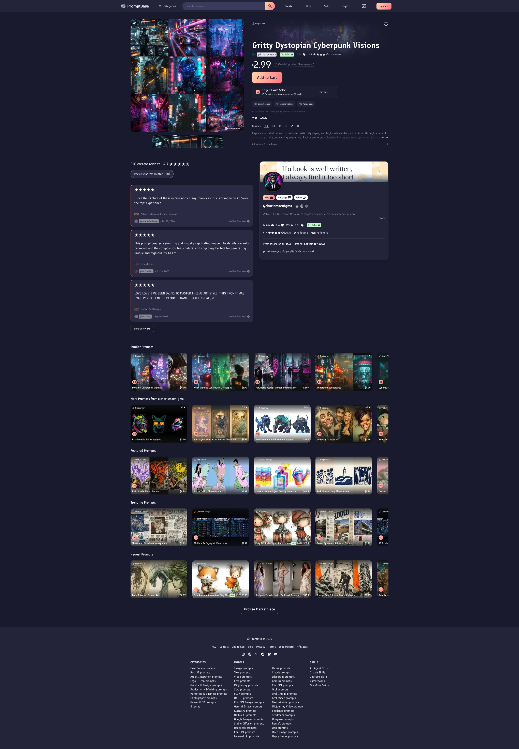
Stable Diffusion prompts (249, 723)
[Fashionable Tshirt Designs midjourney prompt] (159, 424)
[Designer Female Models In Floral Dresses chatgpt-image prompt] (282, 579)
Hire (308, 6)
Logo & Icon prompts (203, 681)
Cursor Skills (317, 681)
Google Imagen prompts (248, 719)
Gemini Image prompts (248, 706)
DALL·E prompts (243, 698)
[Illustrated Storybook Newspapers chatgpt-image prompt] (159, 527)
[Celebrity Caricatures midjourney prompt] (343, 424)
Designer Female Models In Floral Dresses (277, 595)
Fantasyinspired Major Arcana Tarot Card (215, 439)
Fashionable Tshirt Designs (146, 439)
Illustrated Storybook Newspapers (149, 543)
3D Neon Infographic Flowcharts (210, 543)
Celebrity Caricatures (328, 439)
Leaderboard (286, 646)
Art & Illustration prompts (206, 676)
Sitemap (195, 706)
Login (345, 6)
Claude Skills (317, 672)
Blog (250, 646)
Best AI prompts (200, 672)
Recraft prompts (282, 723)
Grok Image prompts (284, 694)
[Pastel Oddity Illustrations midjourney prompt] (220, 475)
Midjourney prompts (246, 685)
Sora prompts (242, 689)
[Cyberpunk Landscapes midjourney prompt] (343, 372)
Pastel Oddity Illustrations (207, 491)
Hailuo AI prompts (245, 715)
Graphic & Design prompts (206, 685)
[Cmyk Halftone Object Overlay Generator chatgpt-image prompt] (282, 475)
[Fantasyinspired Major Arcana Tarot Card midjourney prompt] (220, 424)
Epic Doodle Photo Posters (146, 491)
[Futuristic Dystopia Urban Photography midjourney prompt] (282, 372)
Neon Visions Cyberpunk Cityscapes (213, 387)
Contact (224, 646)
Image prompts (243, 668)
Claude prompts (281, 672)
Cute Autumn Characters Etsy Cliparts (211, 595)
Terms (272, 646)
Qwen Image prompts (285, 732)
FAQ (214, 646)
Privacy (260, 646)
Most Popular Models (202, 668)
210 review (336, 55)
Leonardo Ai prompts (246, 736)
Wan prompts (280, 728)
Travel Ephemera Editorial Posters (335, 543)
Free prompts (242, 681)
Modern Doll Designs (151, 309)
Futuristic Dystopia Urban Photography (276, 387)
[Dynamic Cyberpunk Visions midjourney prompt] (159, 372)
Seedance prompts (283, 711)
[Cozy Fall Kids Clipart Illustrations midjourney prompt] (282, 527)
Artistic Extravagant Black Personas (159, 214)
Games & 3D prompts (203, 702)
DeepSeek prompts (245, 728)
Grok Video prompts (284, 698)
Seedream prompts (283, 715)
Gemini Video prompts (285, 702)
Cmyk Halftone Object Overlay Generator (276, 491)
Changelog (238, 646)
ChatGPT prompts (244, 732)
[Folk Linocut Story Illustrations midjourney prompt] (343, 475)
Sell (326, 6)
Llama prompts (281, 668)
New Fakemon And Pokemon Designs (274, 439)
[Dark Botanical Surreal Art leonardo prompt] (159, 579)
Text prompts (242, 672)
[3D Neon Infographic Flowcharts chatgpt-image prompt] (220, 527)
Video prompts (243, 676)
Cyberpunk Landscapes (329, 387)
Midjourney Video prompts (287, 706)
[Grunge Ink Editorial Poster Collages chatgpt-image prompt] (343, 579)
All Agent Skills (319, 668)
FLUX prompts (242, 694)
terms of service (298, 111)
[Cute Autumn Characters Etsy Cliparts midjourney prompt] (220, 579)
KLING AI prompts (245, 711)
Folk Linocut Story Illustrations (333, 491)
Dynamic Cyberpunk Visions (147, 387)
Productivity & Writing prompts (209, 689)
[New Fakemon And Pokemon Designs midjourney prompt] (282, 424)
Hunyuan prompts (283, 719)
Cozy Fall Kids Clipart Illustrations (273, 543)
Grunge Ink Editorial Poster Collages (336, 595)
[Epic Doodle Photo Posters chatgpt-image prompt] (159, 475)
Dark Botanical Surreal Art (145, 595)
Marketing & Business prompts (208, 694)
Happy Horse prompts (285, 736)
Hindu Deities (147, 264)
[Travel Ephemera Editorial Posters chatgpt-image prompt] (343, 527)
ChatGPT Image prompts (249, 702)
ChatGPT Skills (318, 676)
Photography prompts (203, 698)
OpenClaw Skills (319, 685)
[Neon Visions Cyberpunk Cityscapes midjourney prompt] (220, 372)
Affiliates (302, 646)
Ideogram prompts (283, 676)
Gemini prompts (282, 681)
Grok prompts (280, 689)
